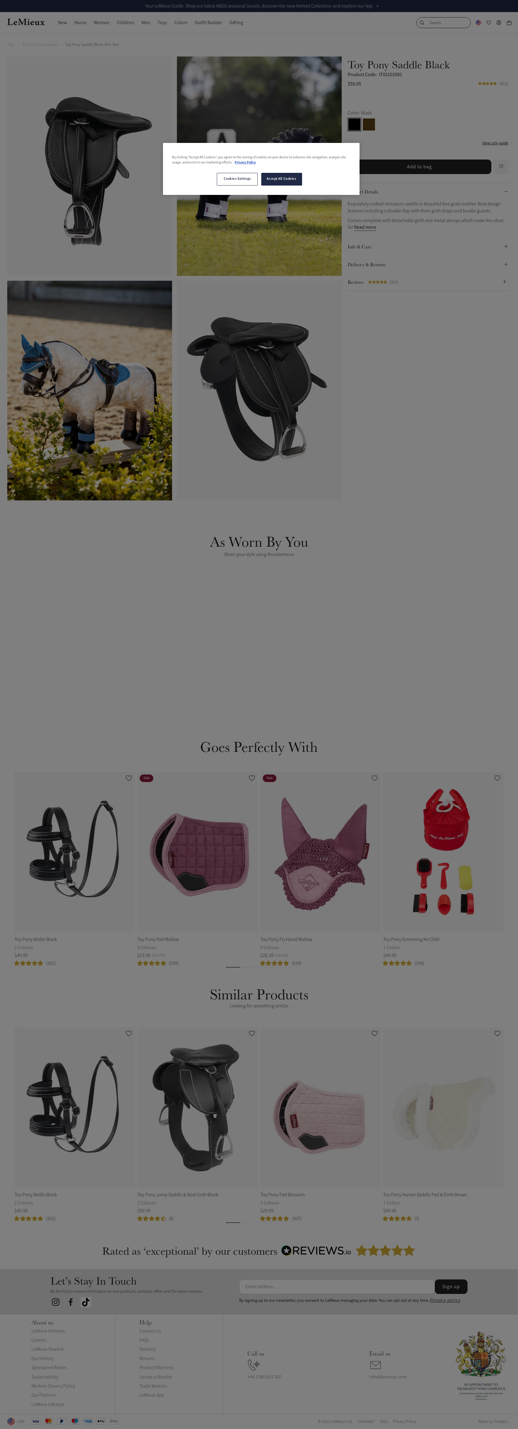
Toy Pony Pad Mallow (158, 939)
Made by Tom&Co (493, 1421)
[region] (261, 169)
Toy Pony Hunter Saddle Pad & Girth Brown (425, 1195)
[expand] (378, 6)
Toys (11, 44)
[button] (129, 643)
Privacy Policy (245, 162)
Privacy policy (445, 1300)
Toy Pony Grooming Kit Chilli (411, 939)
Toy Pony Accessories (40, 44)
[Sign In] (499, 22)
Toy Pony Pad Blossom (282, 1195)
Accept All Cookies (281, 178)
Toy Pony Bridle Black (36, 939)
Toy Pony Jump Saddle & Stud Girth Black (177, 1195)
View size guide (495, 143)
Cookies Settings (237, 178)
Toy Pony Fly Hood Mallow (286, 939)
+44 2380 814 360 (264, 1377)
